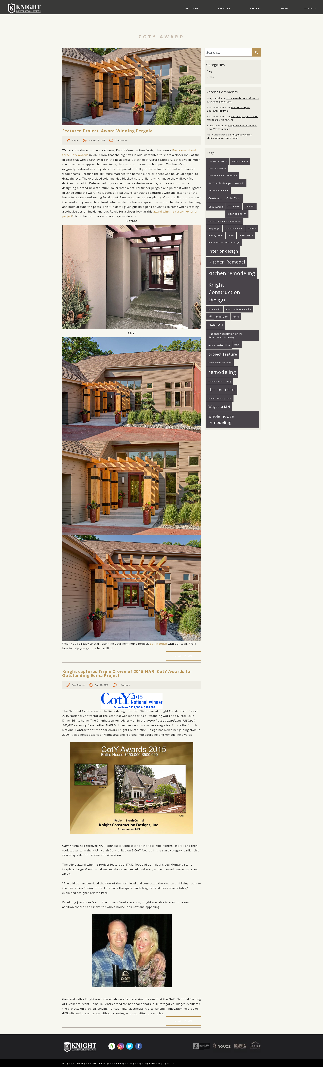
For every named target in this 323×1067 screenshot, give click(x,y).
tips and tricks (221, 389)
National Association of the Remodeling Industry (225, 335)
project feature (222, 354)
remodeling (222, 372)
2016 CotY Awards (217, 168)
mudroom (222, 316)
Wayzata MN (219, 406)
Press (210, 76)
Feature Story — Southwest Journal (228, 109)
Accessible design (219, 183)
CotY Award (215, 206)
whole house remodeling (221, 419)
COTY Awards (233, 206)
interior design (223, 251)
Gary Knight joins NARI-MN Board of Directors (232, 118)
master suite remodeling (238, 309)
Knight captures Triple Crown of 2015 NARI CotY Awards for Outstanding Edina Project (127, 673)
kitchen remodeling (231, 273)
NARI (236, 316)
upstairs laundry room (219, 398)
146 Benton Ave (240, 161)
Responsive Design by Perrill (158, 1063)
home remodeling (234, 228)
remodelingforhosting (219, 381)
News (285, 8)
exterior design (236, 213)
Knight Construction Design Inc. (25, 8)
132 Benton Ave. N (217, 161)
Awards (239, 183)
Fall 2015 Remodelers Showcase (224, 221)
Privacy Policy (134, 1063)
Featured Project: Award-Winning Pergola (107, 130)
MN (210, 316)
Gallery (255, 8)
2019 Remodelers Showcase (222, 175)
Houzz (231, 235)
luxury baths (214, 309)
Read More (183, 656)
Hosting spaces (215, 235)
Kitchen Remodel (226, 262)
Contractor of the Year (224, 198)
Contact (310, 8)
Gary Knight (214, 228)
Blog (209, 71)
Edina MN (250, 206)
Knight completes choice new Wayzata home (229, 136)
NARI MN (215, 325)
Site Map (120, 1063)
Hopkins (252, 228)
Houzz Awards (246, 235)
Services (224, 8)
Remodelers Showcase (220, 362)
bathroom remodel (218, 190)
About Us (192, 8)
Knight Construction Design (224, 292)
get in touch (158, 643)
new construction (219, 345)
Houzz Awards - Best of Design (224, 242)
